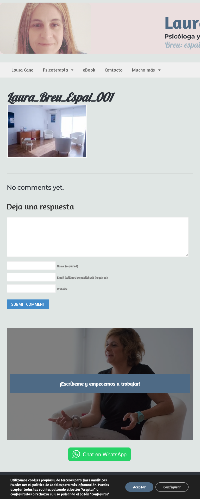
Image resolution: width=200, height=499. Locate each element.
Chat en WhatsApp (105, 454)
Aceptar (139, 487)
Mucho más (143, 70)
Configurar (172, 487)
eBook (89, 70)
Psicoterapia (55, 70)
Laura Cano (22, 70)
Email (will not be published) (82, 277)
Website (62, 289)
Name (67, 266)
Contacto (114, 70)
